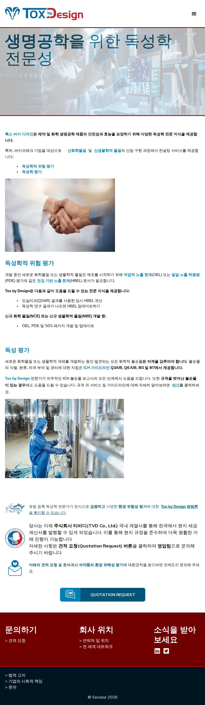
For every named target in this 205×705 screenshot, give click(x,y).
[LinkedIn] (157, 650)
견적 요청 (17, 640)
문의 (12, 687)
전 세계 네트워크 (98, 646)
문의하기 (21, 629)
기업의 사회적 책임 (25, 681)
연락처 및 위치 (96, 640)
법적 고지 (17, 675)
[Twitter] (166, 650)
